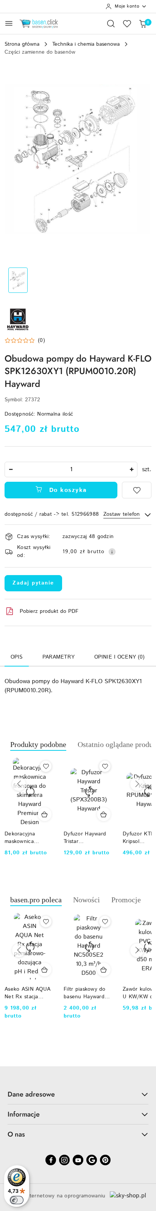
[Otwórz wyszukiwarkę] (111, 23)
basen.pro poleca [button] (36, 899)
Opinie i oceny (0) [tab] (119, 657)
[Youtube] (78, 1160)
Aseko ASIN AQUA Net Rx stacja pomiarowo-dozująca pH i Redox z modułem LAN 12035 (27, 993)
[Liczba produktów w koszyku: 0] (143, 23)
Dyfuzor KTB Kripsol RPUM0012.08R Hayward (88, 837)
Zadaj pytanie (33, 583)
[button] (25, 340)
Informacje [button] (24, 1114)
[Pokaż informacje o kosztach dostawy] (112, 552)
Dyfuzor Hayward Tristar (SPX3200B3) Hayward (30, 837)
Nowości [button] (86, 899)
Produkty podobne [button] (38, 744)
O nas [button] (16, 1134)
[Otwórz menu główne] (9, 23)
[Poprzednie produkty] (19, 784)
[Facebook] (50, 1160)
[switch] (16, 1200)
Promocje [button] (126, 899)
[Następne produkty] (137, 784)
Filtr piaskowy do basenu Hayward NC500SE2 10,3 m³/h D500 (85, 993)
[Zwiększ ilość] (131, 469)
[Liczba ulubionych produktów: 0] (127, 23)
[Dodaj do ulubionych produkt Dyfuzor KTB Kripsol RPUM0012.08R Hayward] (109, 766)
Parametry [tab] (58, 657)
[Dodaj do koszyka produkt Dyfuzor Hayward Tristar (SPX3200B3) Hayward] (49, 814)
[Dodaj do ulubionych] (136, 490)
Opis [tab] (17, 657)
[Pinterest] (105, 1160)
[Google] (91, 1160)
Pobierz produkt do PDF (49, 611)
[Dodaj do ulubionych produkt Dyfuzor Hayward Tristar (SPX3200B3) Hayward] (50, 766)
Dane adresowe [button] (31, 1094)
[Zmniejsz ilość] (10, 469)
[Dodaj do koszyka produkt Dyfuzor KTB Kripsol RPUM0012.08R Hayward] (108, 814)
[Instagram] (64, 1160)
